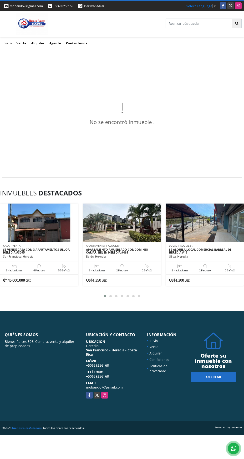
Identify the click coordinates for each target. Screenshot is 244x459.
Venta (21, 43)
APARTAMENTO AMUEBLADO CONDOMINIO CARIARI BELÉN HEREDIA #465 (117, 251)
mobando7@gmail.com (104, 387)
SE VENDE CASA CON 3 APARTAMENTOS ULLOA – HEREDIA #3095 (37, 251)
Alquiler (38, 43)
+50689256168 (63, 6)
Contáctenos (76, 43)
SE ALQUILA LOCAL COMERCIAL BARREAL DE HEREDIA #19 (200, 251)
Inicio (7, 43)
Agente (55, 43)
